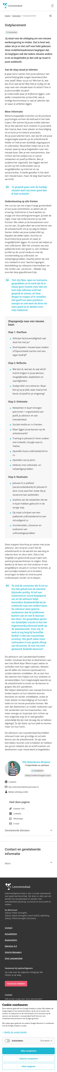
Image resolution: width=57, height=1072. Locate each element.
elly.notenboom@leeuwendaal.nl (23, 787)
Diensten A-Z (11, 946)
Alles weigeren (28, 1066)
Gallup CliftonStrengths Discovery (20, 918)
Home (7, 15)
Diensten (16, 15)
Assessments (11, 940)
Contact (8, 927)
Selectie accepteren (28, 1058)
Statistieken (17, 1040)
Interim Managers (13, 952)
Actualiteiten (11, 934)
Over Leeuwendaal (13, 958)
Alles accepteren (28, 1050)
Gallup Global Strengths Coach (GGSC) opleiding (27, 915)
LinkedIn (12, 782)
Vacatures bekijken (16, 983)
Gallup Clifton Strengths (16, 912)
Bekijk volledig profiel (18, 792)
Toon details (45, 1040)
